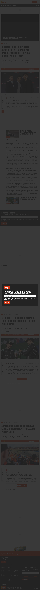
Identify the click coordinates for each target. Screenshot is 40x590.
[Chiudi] (36, 286)
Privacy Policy (24, 298)
